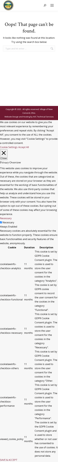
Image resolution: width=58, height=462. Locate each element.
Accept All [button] (23, 147)
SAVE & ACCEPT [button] (8, 460)
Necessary (8, 222)
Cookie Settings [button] (9, 147)
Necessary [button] (6, 218)
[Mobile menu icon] (52, 5)
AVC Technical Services (43, 116)
